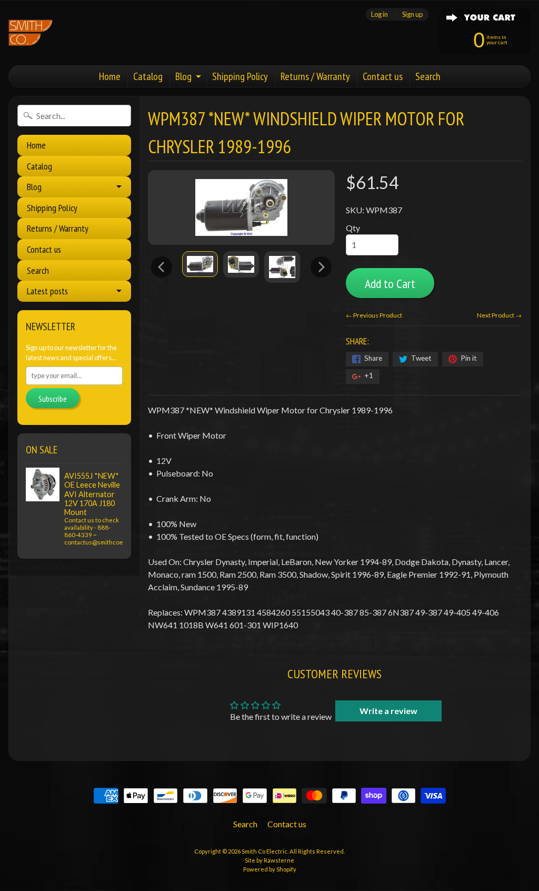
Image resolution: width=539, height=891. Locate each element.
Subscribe (52, 398)
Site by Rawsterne (269, 860)
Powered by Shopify (269, 869)
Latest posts (47, 291)
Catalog (148, 76)
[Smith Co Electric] (30, 32)
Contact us (383, 76)
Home (110, 76)
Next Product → (499, 315)
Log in (379, 14)
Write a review (388, 711)
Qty (353, 228)
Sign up (412, 14)
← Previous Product (374, 315)
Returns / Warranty (315, 76)
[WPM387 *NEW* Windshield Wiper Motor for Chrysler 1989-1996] (200, 264)
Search (428, 76)
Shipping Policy (240, 76)
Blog (183, 76)
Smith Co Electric (264, 851)
